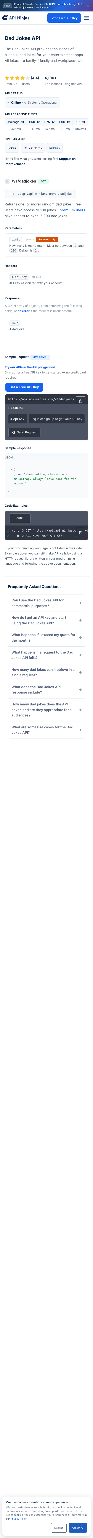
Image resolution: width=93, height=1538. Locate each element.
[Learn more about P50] (38, 122)
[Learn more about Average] (22, 122)
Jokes (12, 148)
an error (24, 311)
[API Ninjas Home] (16, 17)
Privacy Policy (18, 1518)
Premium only (46, 239)
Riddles (54, 148)
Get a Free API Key (64, 18)
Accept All (78, 1527)
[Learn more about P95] (83, 122)
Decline (58, 1527)
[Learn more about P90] (68, 122)
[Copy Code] (80, 401)
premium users (72, 210)
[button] (9, 465)
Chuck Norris (33, 148)
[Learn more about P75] (53, 122)
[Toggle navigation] (86, 18)
